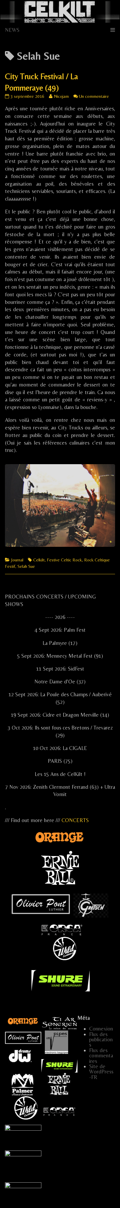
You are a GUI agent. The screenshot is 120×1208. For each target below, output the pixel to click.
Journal (17, 559)
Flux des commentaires (101, 1055)
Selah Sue (26, 566)
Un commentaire (94, 96)
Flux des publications (101, 1039)
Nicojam (61, 96)
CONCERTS (75, 820)
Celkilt (39, 559)
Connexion (101, 1029)
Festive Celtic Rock (64, 559)
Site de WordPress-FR (101, 1071)
